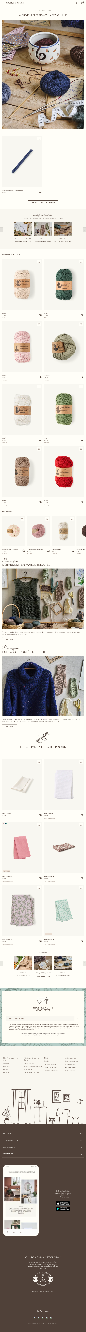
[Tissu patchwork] (22, 847)
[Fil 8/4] (22, 284)
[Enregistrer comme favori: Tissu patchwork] (39, 825)
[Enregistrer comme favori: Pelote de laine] (72, 519)
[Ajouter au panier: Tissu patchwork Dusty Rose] (40, 878)
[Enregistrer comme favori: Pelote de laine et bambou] (47, 519)
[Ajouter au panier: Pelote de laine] (73, 551)
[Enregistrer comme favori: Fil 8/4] (39, 262)
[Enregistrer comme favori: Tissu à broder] (39, 762)
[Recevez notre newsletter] (77, 1018)
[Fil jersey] (64, 346)
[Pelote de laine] (63, 531)
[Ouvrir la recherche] (77, 3)
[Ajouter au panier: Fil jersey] (82, 377)
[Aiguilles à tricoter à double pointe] (22, 161)
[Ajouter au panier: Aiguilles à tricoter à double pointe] (40, 192)
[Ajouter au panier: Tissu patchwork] (82, 878)
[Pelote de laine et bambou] (38, 531)
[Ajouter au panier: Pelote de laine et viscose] (23, 551)
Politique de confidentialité (26, 1029)
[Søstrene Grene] (15, 3)
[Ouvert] (3, 3)
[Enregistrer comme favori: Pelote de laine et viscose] (22, 519)
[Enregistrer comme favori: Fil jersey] (81, 324)
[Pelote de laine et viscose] (13, 531)
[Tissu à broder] (22, 784)
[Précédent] (1, 229)
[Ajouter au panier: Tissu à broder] (40, 815)
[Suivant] (84, 229)
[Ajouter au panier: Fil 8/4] (40, 315)
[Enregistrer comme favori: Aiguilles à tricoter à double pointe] (39, 139)
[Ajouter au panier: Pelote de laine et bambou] (48, 551)
